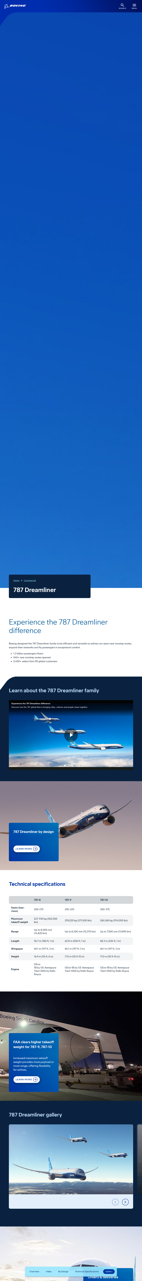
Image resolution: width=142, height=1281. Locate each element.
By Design (63, 1271)
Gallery (108, 1271)
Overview (34, 1271)
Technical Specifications (87, 1271)
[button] (115, 1202)
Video (49, 1271)
